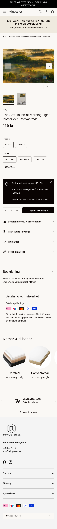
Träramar (14, 372)
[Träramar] (14, 357)
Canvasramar (40, 372)
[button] (53, 12)
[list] (28, 66)
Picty (5, 110)
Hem (4, 37)
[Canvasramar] (40, 357)
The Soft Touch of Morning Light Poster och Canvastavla (30, 37)
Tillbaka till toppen (28, 412)
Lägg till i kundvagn (38, 210)
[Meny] (4, 12)
